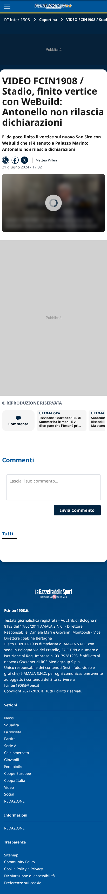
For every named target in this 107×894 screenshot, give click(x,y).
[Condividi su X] (24, 160)
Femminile (13, 766)
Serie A (10, 745)
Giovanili (11, 759)
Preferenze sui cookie (22, 882)
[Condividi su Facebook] (15, 160)
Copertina (48, 19)
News (9, 717)
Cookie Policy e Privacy (23, 868)
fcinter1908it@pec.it (21, 685)
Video (9, 787)
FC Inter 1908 (17, 20)
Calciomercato (16, 752)
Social (9, 794)
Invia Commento (77, 510)
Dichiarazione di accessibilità (29, 875)
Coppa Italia (14, 780)
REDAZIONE (14, 801)
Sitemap (11, 855)
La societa (12, 731)
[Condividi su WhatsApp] (5, 160)
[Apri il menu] (7, 6)
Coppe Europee (17, 773)
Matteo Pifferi (46, 160)
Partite (10, 738)
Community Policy (19, 861)
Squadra (11, 724)
